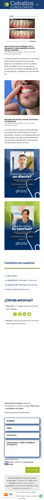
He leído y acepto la (18, 463)
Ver (30, 488)
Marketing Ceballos (15, 52)
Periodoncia (16, 54)
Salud (15, 125)
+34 (10, 276)
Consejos (8, 125)
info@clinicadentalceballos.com (17, 289)
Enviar (31, 470)
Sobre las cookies (30, 492)
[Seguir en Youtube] (29, 314)
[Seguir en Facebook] (15, 314)
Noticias (7, 54)
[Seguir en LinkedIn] (24, 314)
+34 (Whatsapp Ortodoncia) (20, 280)
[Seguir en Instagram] (20, 314)
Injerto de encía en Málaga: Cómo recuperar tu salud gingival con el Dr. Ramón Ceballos (19, 48)
